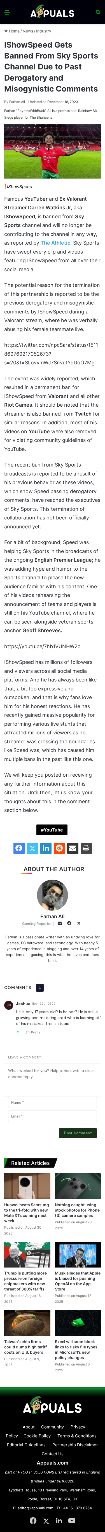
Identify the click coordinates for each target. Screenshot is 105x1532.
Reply (35, 1032)
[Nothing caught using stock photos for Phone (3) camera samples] (78, 1186)
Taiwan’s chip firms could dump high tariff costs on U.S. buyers (25, 1347)
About (28, 1427)
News (28, 31)
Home (14, 31)
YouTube (53, 830)
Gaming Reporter (37, 923)
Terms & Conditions (77, 1436)
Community (52, 1427)
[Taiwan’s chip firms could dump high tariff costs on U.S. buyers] (27, 1323)
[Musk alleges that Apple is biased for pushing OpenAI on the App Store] (78, 1255)
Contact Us (53, 1453)
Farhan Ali (14, 102)
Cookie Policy (37, 1436)
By (6, 102)
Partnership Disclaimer (75, 1444)
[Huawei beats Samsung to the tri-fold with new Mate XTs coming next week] (27, 1186)
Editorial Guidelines (26, 1444)
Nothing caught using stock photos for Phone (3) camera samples (77, 1210)
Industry (43, 31)
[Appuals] (52, 12)
